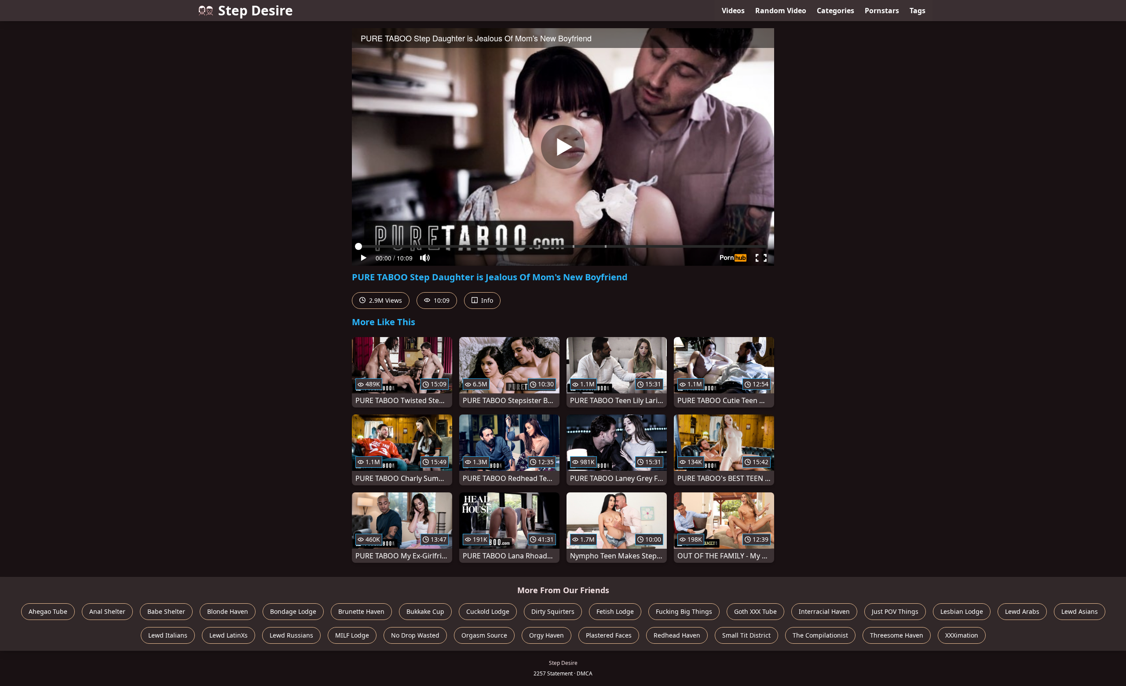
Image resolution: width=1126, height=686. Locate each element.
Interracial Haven (824, 611)
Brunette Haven (361, 611)
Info (486, 300)
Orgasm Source (484, 635)
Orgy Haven (546, 635)
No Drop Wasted (415, 635)
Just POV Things (895, 611)
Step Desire (255, 10)
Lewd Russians (291, 635)
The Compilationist (820, 635)
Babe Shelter (166, 611)
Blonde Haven (227, 611)
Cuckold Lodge (487, 611)
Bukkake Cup (425, 611)
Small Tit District (746, 635)
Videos (733, 10)
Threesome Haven (896, 635)
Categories (835, 10)
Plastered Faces (609, 635)
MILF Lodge (352, 635)
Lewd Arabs (1022, 611)
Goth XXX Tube (755, 611)
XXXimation (961, 635)
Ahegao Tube (48, 611)
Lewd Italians (167, 635)
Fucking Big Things (684, 611)
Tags (917, 10)
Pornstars (882, 10)
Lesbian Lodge (961, 611)
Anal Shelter (107, 611)
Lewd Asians (1079, 611)
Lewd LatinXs (228, 635)
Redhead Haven (677, 635)
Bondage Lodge (293, 611)
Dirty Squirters (552, 611)
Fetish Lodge (615, 611)
